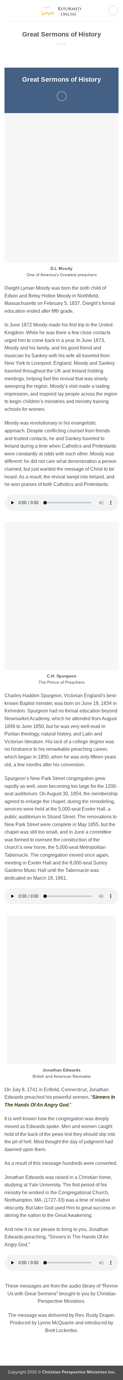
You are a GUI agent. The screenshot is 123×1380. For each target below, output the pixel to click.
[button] (8, 10)
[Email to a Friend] (62, 96)
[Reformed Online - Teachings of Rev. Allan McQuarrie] (61, 10)
